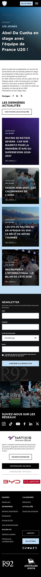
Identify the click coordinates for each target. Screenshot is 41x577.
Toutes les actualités (30, 511)
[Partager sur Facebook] (13, 96)
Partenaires (6, 516)
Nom (3, 311)
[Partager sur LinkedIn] (17, 96)
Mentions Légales (8, 534)
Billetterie (31, 541)
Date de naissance (8, 333)
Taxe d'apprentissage (10, 525)
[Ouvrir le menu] (36, 3)
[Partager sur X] (21, 96)
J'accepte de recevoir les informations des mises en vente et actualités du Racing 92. (20, 355)
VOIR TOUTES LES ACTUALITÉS (17, 112)
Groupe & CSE (7, 520)
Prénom (4, 322)
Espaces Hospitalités (10, 511)
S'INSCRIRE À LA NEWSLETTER (20, 363)
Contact (31, 533)
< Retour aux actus (7, 15)
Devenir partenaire (20, 457)
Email (4, 344)
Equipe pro (6, 502)
